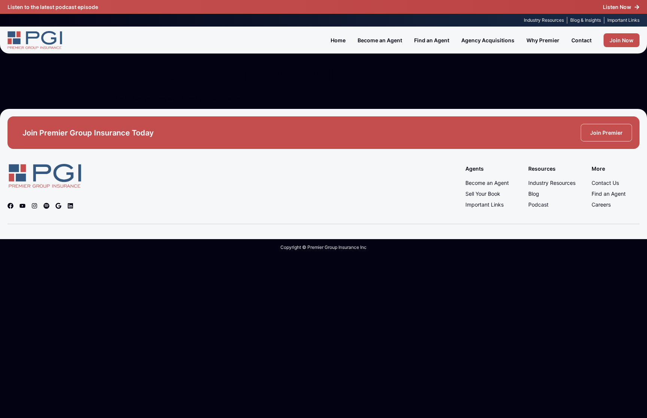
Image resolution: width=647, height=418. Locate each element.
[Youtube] (22, 206)
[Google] (58, 206)
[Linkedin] (70, 206)
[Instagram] (34, 206)
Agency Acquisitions (487, 40)
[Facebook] (10, 206)
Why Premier (542, 40)
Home (338, 40)
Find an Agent (431, 40)
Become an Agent (380, 40)
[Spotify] (46, 206)
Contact (581, 40)
